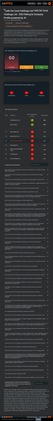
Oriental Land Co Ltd (14, 136)
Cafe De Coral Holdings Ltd (16, 140)
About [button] (39, 3)
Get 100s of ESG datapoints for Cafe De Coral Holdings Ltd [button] (18, 26)
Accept (38, 419)
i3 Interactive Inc (14, 154)
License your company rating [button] (22, 23)
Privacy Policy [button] (43, 417)
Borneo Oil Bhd (13, 124)
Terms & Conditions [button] (32, 417)
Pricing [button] (45, 3)
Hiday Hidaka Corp (14, 131)
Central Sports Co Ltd (15, 120)
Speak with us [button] (31, 3)
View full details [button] (9, 23)
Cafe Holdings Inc (14, 145)
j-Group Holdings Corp (15, 158)
